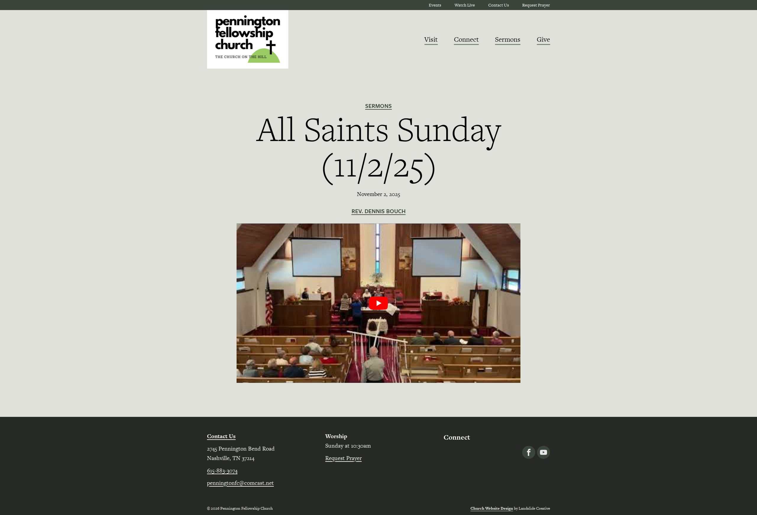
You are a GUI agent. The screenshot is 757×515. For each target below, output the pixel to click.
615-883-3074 (222, 470)
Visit (431, 39)
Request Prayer (536, 5)
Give (543, 39)
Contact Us (498, 5)
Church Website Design (491, 508)
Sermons (507, 39)
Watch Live (464, 5)
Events (435, 5)
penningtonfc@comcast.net (240, 483)
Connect (466, 39)
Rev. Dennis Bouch (379, 211)
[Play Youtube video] (378, 303)
